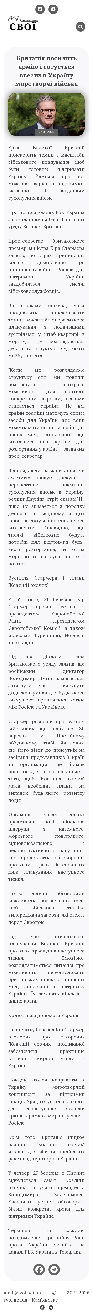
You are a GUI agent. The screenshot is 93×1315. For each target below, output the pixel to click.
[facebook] (39, 1269)
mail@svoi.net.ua (22, 1293)
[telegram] (54, 1269)
